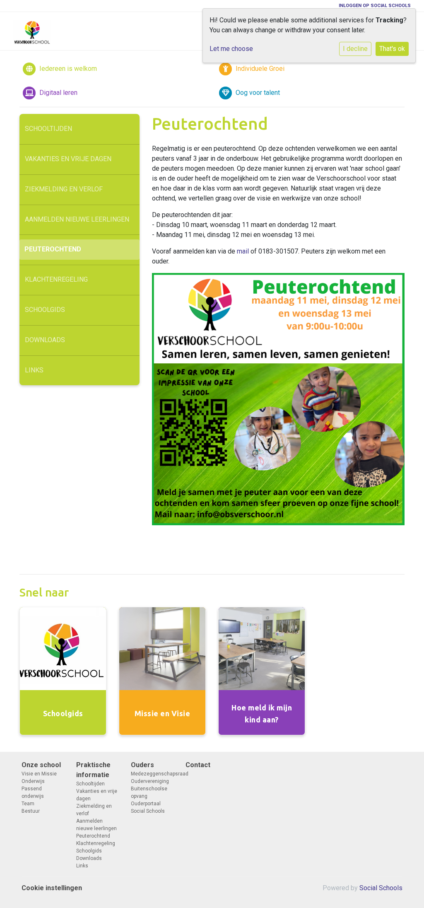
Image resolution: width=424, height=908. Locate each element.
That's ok (392, 49)
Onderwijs (33, 781)
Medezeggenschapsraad (152, 774)
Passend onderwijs (33, 792)
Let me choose (231, 49)
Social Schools (380, 888)
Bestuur (31, 811)
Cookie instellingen (52, 888)
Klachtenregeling (56, 279)
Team (28, 804)
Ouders (142, 765)
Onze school (41, 765)
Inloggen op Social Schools (375, 5)
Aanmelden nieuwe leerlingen (77, 219)
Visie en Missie (39, 774)
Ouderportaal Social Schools (148, 807)
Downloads (45, 340)
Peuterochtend (52, 249)
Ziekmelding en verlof (64, 189)
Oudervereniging (150, 781)
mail (243, 251)
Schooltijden (48, 129)
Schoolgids (45, 310)
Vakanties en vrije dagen (68, 159)
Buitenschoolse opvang (149, 792)
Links (34, 370)
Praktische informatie (93, 770)
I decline (355, 49)
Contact (198, 765)
